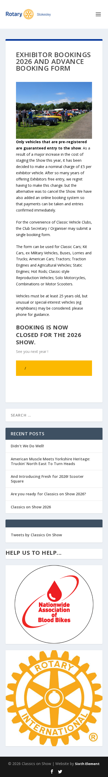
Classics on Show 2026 (31, 506)
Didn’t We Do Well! (27, 445)
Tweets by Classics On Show (36, 534)
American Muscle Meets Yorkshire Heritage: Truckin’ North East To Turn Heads (50, 461)
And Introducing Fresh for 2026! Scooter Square (47, 479)
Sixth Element (87, 763)
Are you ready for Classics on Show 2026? (48, 493)
